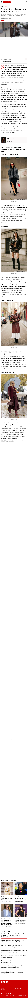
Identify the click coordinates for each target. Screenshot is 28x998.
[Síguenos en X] (4, 993)
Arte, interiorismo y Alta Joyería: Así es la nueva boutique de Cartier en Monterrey (13, 966)
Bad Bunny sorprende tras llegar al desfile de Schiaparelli (6, 898)
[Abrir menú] (1, 1)
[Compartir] (25, 59)
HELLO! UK (3, 989)
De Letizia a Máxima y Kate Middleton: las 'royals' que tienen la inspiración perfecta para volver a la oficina (6, 921)
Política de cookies (16, 995)
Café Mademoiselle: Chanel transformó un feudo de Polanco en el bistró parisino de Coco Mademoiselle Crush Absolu (13, 935)
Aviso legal (5, 995)
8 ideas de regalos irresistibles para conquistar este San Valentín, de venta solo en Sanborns (12, 941)
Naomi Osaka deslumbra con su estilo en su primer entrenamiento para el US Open (21, 899)
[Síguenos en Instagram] (6, 993)
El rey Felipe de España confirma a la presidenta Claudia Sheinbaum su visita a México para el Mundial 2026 (13, 972)
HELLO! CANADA (18, 988)
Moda (6, 6)
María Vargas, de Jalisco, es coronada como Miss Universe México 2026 (13, 956)
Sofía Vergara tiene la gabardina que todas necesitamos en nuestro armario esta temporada (16, 140)
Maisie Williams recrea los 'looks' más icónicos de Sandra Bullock (20, 920)
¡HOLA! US (3, 988)
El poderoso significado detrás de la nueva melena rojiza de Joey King (13, 961)
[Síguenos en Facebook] (1, 993)
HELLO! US (17, 987)
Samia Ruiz (3, 58)
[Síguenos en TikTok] (11, 993)
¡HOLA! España (4, 987)
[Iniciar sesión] (26, 2)
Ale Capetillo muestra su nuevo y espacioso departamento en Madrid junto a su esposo (12, 946)
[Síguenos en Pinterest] (8, 993)
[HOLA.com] (14, 982)
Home (2, 6)
